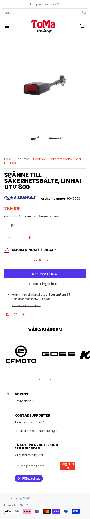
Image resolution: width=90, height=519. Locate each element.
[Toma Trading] (44, 26)
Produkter (22, 159)
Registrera (67, 466)
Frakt (29, 216)
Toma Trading (13, 498)
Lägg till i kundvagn (45, 260)
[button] (82, 26)
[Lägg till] (29, 237)
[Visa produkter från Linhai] (20, 198)
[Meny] (6, 26)
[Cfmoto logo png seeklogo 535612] (21, 354)
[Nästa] (82, 85)
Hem (7, 159)
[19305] (58, 354)
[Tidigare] (7, 85)
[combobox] (41, 13)
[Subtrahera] (9, 237)
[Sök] (84, 13)
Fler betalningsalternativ (45, 284)
